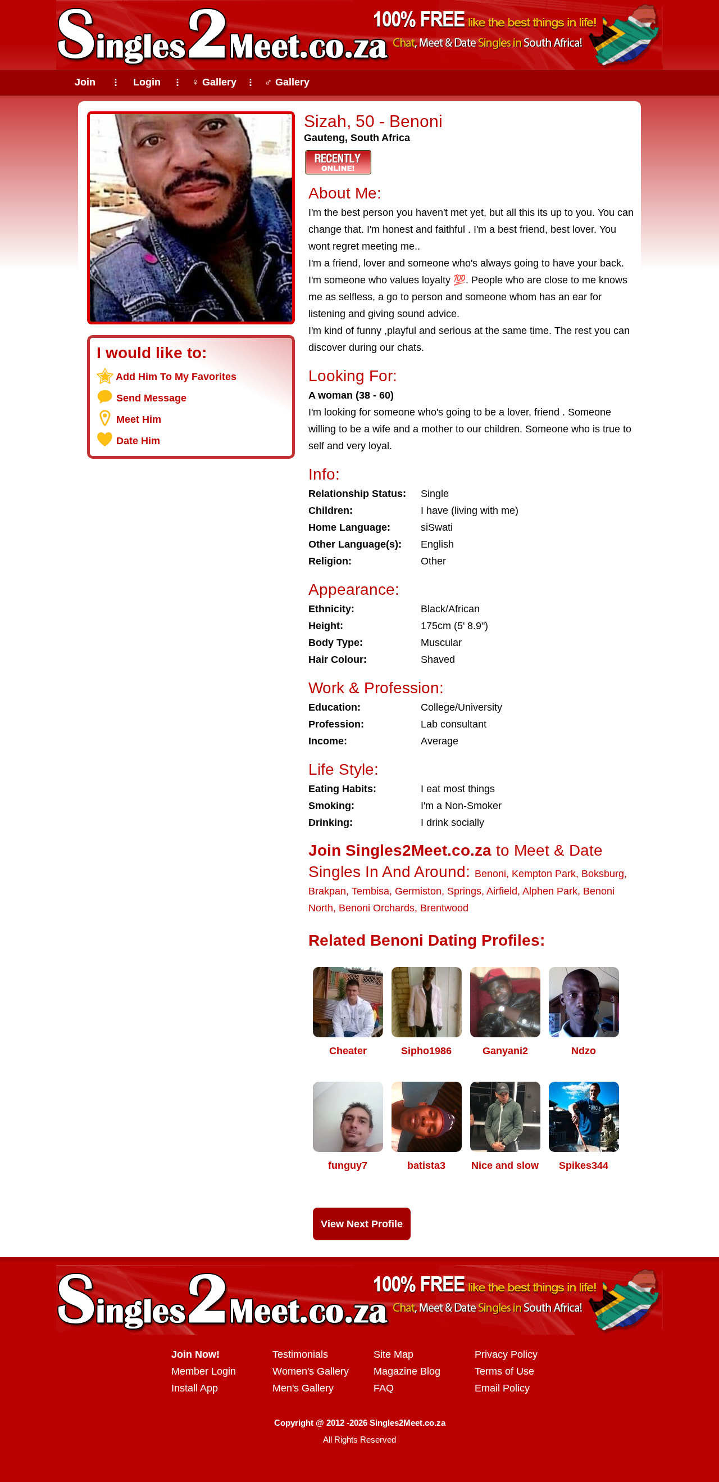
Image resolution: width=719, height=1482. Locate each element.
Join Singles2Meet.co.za (400, 850)
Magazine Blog (407, 1371)
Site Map (393, 1354)
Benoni (490, 873)
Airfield (501, 891)
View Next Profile (362, 1224)
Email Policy (502, 1388)
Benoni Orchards (377, 908)
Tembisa (370, 891)
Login (147, 82)
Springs (464, 891)
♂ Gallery (287, 82)
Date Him (138, 440)
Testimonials (300, 1354)
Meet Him (138, 419)
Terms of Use (504, 1371)
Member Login (203, 1371)
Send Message (151, 398)
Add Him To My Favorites (176, 376)
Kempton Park (544, 873)
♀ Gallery (214, 82)
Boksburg (602, 873)
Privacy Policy (506, 1354)
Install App (194, 1388)
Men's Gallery (303, 1388)
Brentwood (444, 908)
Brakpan (327, 891)
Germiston (418, 891)
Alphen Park (549, 891)
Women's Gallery (310, 1371)
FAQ (384, 1388)
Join (85, 82)
